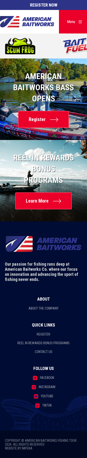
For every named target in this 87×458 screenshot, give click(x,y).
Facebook (47, 378)
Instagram (47, 387)
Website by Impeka (18, 448)
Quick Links (43, 324)
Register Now (43, 5)
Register (37, 119)
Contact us (43, 352)
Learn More (37, 201)
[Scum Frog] (20, 46)
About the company (43, 308)
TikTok (47, 405)
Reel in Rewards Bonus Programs (43, 343)
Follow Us (43, 368)
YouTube (47, 396)
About (43, 299)
